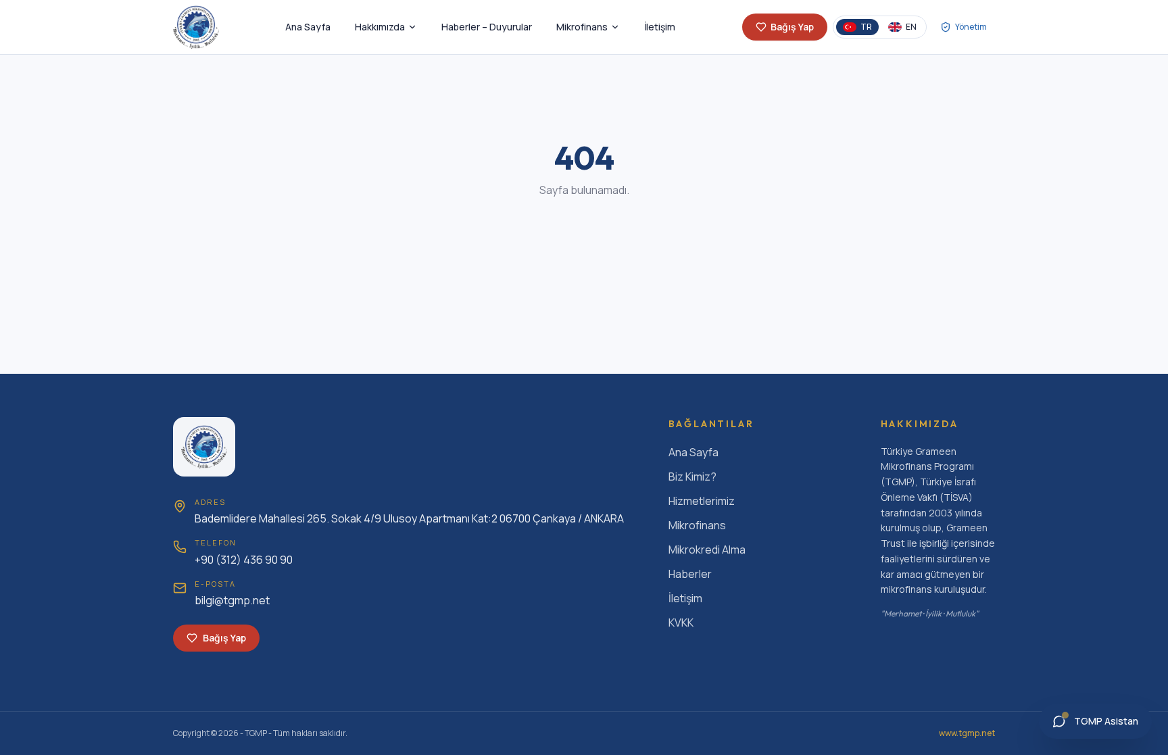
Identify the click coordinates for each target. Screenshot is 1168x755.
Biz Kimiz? (692, 476)
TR (866, 26)
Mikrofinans (582, 26)
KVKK (681, 622)
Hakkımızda (380, 26)
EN (911, 26)
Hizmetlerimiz (701, 500)
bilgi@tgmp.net (232, 600)
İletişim (659, 26)
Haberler (690, 573)
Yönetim (971, 26)
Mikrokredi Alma (707, 549)
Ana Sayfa (308, 26)
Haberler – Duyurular (486, 26)
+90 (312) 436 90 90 (244, 559)
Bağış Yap (792, 26)
